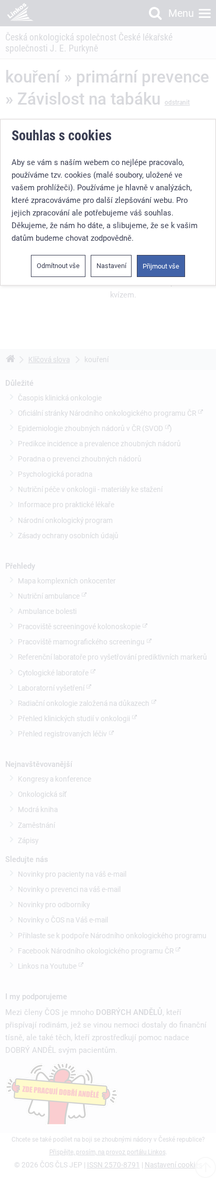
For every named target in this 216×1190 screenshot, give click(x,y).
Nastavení (111, 265)
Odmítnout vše (58, 265)
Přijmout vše (161, 266)
